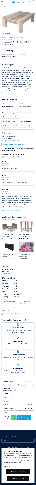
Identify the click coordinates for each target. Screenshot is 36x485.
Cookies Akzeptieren (18, 472)
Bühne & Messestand (26, 121)
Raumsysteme (14, 117)
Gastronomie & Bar (9, 126)
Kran (4, 117)
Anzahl (6, 393)
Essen (10, 37)
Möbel (30, 126)
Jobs (8, 447)
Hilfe (27, 447)
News (21, 447)
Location (21, 126)
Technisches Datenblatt (10, 314)
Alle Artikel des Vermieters (10, 140)
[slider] (8, 157)
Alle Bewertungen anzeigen (11, 210)
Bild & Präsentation (9, 121)
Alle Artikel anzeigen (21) (10, 219)
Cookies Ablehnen (18, 478)
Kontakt (14, 447)
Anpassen (7, 466)
